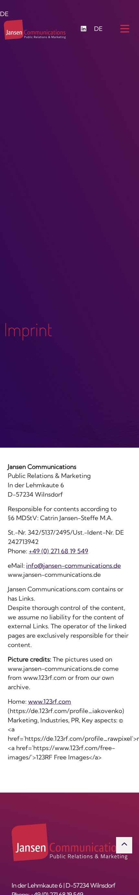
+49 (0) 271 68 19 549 (58, 552)
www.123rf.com (49, 702)
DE (4, 15)
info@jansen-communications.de (73, 566)
